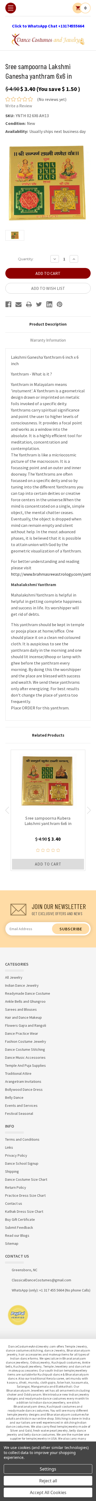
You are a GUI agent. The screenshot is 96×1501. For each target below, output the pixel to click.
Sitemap (11, 1243)
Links (9, 1147)
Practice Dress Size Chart (25, 1195)
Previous (7, 810)
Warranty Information (48, 340)
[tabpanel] (48, 810)
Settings (48, 1469)
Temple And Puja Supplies (25, 1065)
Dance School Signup (21, 1163)
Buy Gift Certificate (20, 1219)
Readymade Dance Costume (27, 993)
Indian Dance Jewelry (22, 985)
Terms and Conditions (22, 1139)
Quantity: (26, 259)
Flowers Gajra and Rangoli (25, 1025)
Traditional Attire (18, 1073)
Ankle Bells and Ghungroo (25, 1001)
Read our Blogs (17, 1235)
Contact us (13, 1203)
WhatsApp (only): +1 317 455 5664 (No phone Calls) (51, 1290)
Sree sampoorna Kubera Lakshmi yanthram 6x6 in (48, 820)
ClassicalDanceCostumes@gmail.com (41, 1280)
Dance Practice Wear (21, 1033)
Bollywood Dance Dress (24, 1089)
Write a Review (18, 105)
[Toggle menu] (10, 8)
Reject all (48, 1481)
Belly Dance (14, 1097)
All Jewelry (13, 977)
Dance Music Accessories (25, 1057)
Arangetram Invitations (23, 1081)
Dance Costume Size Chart (26, 1179)
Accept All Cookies (48, 1492)
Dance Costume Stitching (25, 1049)
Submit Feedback (19, 1227)
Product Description (48, 324)
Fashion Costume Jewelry (25, 1041)
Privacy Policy (16, 1155)
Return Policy (15, 1187)
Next (89, 810)
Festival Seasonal (19, 1113)
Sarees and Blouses (21, 1009)
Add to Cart (48, 864)
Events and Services (21, 1105)
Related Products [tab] (48, 735)
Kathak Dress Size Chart (24, 1211)
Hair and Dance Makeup (23, 1017)
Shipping (12, 1171)
